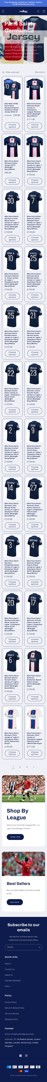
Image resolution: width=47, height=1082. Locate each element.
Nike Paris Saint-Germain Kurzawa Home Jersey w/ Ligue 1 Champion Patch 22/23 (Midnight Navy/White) (12, 624)
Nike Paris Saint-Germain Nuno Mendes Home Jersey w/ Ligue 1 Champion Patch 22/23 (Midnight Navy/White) (34, 280)
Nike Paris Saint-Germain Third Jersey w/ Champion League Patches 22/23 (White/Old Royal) (34, 738)
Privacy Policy (11, 1002)
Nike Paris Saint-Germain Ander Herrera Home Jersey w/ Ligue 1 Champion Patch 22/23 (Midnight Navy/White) (34, 337)
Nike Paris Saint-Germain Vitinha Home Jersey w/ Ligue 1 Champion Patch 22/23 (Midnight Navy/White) (34, 624)
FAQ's (7, 986)
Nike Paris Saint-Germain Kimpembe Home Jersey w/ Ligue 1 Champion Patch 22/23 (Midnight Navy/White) (12, 567)
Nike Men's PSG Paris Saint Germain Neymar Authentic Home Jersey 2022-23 (12, 108)
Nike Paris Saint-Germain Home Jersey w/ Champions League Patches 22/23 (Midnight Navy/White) (34, 110)
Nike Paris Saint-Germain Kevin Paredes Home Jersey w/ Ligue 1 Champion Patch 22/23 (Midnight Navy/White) (12, 337)
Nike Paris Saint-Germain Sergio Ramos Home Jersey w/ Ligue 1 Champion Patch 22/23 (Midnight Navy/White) (34, 567)
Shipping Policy (11, 1019)
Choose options (12, 126)
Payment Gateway (13, 981)
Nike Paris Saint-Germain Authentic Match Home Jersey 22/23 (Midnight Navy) (34, 681)
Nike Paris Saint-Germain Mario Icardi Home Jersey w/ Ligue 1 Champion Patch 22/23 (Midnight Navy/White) (34, 452)
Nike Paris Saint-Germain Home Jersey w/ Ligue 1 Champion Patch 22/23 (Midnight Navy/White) (34, 166)
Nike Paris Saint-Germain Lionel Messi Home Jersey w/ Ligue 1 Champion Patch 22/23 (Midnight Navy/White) (12, 223)
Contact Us (9, 969)
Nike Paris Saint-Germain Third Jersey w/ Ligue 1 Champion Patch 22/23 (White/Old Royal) (12, 738)
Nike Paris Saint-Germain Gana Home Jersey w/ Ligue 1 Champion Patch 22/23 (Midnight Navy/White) (34, 510)
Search (8, 964)
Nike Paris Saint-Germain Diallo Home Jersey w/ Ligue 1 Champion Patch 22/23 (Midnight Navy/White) (12, 395)
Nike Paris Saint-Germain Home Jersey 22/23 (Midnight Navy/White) (12, 165)
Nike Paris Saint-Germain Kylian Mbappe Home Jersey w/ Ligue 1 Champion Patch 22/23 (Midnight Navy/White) (34, 223)
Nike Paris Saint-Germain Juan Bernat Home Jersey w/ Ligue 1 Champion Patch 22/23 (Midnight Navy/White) (12, 510)
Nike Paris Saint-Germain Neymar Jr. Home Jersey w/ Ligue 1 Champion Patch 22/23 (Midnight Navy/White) (12, 280)
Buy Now (14, 902)
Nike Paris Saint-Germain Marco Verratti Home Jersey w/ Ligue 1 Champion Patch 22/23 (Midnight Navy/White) (12, 682)
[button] (3, 11)
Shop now (15, 837)
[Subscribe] (39, 947)
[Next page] (34, 767)
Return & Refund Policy (14, 1008)
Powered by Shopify (31, 1075)
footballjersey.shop (20, 1075)
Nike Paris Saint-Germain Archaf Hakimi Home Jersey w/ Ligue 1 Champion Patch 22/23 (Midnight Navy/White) (12, 452)
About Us (9, 975)
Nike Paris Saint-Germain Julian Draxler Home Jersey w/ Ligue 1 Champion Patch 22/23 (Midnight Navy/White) (34, 395)
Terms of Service (12, 1014)
